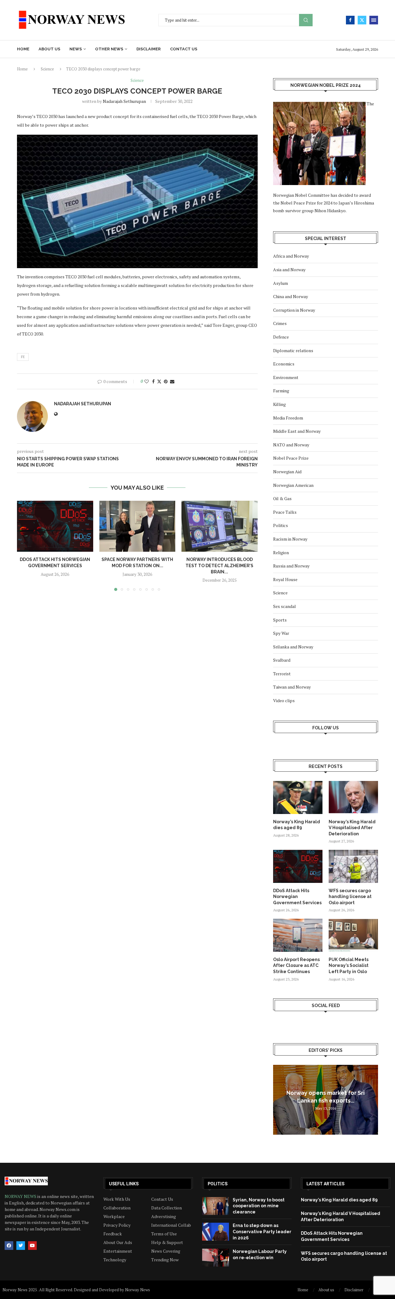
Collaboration (117, 1208)
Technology (114, 1260)
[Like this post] (146, 381)
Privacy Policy (117, 1225)
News (75, 49)
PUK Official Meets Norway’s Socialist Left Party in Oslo (348, 965)
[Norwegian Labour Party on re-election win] (215, 1258)
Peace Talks (285, 512)
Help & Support (167, 1242)
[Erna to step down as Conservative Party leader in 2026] (215, 1232)
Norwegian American (293, 485)
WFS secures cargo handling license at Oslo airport (350, 896)
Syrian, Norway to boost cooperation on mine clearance (259, 1205)
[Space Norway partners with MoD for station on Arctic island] (137, 526)
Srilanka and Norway (293, 647)
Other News (109, 49)
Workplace (114, 1216)
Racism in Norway (290, 539)
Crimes (280, 323)
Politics (280, 525)
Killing (279, 404)
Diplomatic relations (293, 350)
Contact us (183, 49)
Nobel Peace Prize (291, 458)
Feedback (112, 1234)
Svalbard (281, 660)
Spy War (281, 633)
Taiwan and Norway (292, 687)
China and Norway (290, 296)
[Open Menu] (373, 20)
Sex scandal (284, 606)
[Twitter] (362, 20)
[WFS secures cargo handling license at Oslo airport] (353, 866)
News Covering (165, 1251)
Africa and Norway (291, 256)
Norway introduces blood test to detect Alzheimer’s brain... (220, 565)
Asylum (280, 283)
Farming (281, 391)
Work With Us (116, 1199)
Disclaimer (148, 49)
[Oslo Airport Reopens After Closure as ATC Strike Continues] (297, 935)
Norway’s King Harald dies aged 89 (296, 824)
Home (23, 49)
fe (23, 357)
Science (47, 69)
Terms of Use (164, 1234)
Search (306, 20)
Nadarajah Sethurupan (124, 101)
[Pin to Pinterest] (166, 381)
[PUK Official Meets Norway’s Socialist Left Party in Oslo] (353, 935)
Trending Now (165, 1260)
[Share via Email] (172, 381)
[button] (25, 545)
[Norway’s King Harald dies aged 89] (297, 797)
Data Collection (166, 1208)
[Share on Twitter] (159, 381)
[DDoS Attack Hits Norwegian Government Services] (55, 526)
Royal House (285, 579)
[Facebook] (350, 20)
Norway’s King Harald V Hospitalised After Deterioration (352, 827)
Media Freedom (288, 418)
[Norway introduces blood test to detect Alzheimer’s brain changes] (219, 526)
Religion (281, 552)
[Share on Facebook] (153, 381)
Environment (285, 377)
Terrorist (282, 674)
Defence (281, 337)
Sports (280, 620)
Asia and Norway (289, 269)
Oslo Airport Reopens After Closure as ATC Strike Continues (296, 965)
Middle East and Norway (297, 431)
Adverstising (163, 1216)
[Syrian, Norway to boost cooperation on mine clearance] (215, 1206)
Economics (283, 364)
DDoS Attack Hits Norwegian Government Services (297, 896)
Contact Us (162, 1199)
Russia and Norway (291, 566)
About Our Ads (117, 1242)
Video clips (284, 700)
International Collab (171, 1225)
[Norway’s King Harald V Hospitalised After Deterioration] (353, 797)
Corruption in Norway (294, 310)
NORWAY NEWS (21, 1196)
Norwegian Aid (287, 471)
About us (49, 49)
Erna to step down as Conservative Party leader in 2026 (262, 1231)
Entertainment (117, 1251)
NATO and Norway (291, 445)
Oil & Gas (282, 498)
